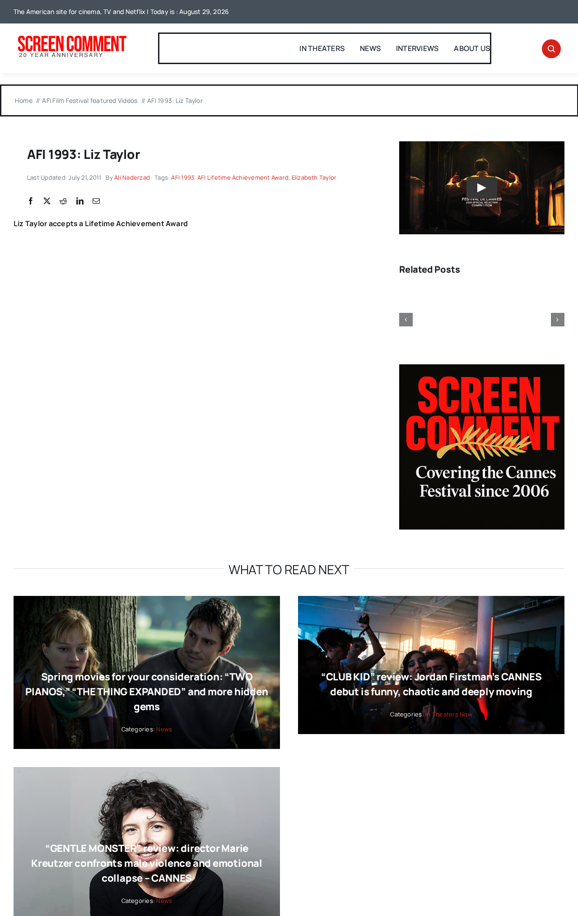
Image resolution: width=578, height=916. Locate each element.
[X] (47, 201)
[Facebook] (31, 201)
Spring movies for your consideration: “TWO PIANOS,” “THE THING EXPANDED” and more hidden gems (146, 691)
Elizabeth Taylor (314, 177)
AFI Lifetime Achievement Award (243, 177)
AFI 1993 (182, 177)
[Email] (96, 201)
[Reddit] (63, 201)
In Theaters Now (448, 714)
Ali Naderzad (132, 177)
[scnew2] (72, 37)
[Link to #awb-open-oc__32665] (551, 48)
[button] (406, 319)
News (164, 729)
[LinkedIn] (80, 201)
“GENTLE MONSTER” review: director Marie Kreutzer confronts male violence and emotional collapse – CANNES (146, 863)
